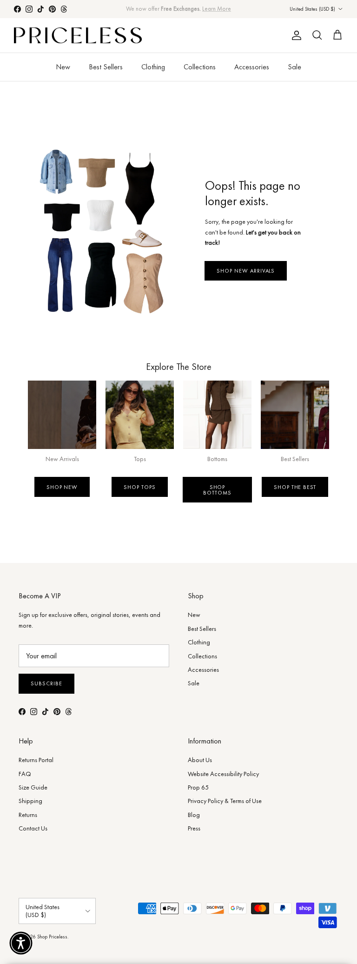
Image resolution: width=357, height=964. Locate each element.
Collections (200, 67)
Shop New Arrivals (246, 270)
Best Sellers (106, 67)
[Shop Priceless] (78, 35)
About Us (200, 760)
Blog (194, 814)
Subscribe (46, 683)
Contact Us (33, 828)
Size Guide (33, 787)
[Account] (294, 35)
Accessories (251, 67)
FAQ (25, 774)
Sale (294, 67)
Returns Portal (36, 760)
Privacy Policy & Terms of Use (225, 801)
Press (194, 828)
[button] (21, 943)
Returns (28, 814)
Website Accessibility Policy (223, 774)
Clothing (153, 67)
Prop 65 (198, 787)
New (63, 67)
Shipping (30, 801)
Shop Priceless (52, 936)
